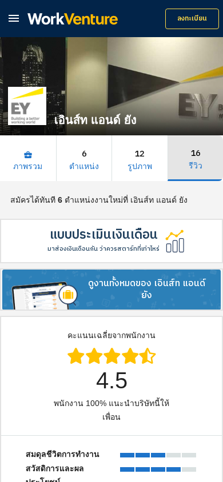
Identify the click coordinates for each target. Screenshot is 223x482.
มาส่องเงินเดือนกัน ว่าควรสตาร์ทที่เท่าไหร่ (103, 249)
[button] (13, 18)
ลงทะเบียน (192, 18)
